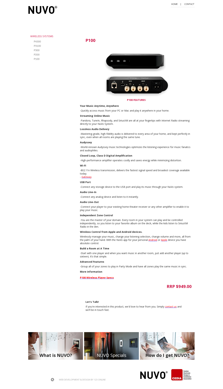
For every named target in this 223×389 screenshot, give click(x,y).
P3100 (37, 46)
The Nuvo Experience (55, 370)
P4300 (37, 41)
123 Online (100, 379)
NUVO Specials (111, 355)
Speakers (37, 375)
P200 (37, 54)
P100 (37, 59)
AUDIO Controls (57, 375)
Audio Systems (80, 370)
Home (174, 4)
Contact (189, 4)
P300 (37, 50)
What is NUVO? (55, 355)
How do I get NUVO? (167, 355)
